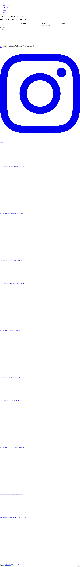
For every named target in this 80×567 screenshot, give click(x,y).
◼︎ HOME (22, 25)
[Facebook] (0, 47)
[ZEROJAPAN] (7, 1)
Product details (64, 25)
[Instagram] (1, 47)
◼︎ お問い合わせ (23, 27)
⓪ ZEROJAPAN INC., (5, 29)
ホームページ (6, 16)
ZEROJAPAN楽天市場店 (46, 25)
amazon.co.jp (44, 26)
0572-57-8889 (3, 28)
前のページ (19, 16)
